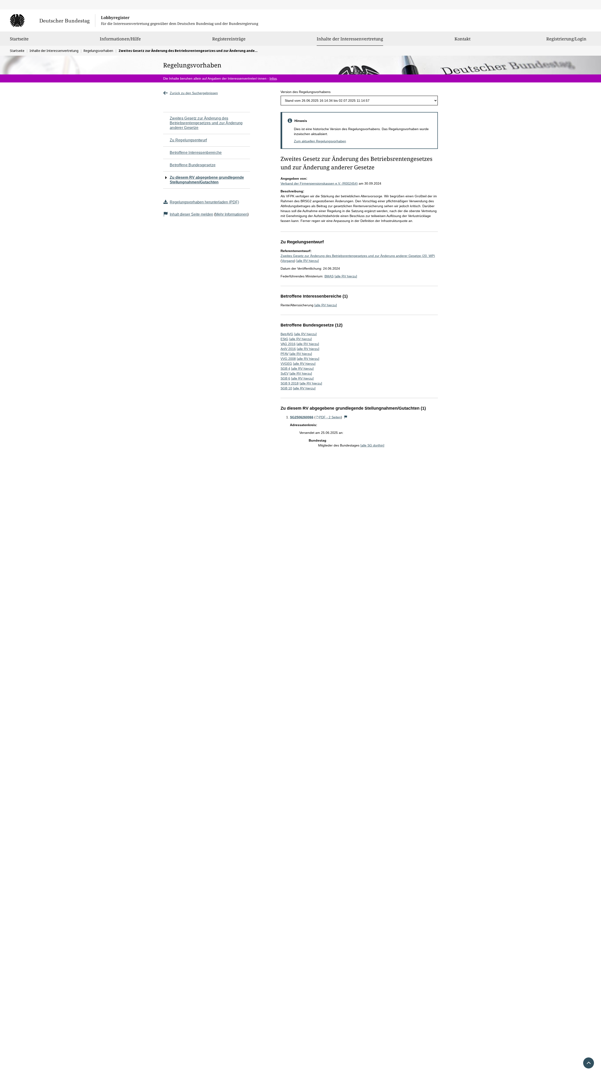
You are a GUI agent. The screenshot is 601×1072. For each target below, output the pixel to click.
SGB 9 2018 (290, 383)
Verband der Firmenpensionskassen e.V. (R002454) (319, 183)
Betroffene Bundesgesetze (193, 165)
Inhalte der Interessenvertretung (350, 39)
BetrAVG (287, 334)
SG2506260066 (301, 417)
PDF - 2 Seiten (330, 417)
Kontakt (462, 39)
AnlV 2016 (288, 349)
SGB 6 (285, 378)
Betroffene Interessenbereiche (196, 153)
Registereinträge (229, 39)
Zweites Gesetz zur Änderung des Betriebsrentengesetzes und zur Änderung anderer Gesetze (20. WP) (358, 256)
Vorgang (288, 261)
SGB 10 (286, 388)
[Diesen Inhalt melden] (345, 417)
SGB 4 (285, 368)
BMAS (329, 276)
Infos (273, 78)
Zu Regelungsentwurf (188, 140)
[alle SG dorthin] (372, 445)
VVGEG (286, 363)
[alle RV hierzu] (307, 261)
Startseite (19, 39)
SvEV (285, 373)
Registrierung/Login (566, 39)
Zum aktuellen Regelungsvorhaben (320, 141)
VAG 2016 (288, 344)
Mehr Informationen (231, 214)
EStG (284, 339)
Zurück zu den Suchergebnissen (194, 93)
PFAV (285, 354)
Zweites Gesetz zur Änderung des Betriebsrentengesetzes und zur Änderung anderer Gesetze (206, 123)
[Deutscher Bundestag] (52, 20)
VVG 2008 (288, 359)
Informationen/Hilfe (120, 39)
